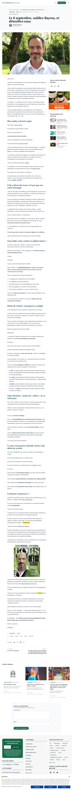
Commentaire (17, 710)
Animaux (28, 758)
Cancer (52, 748)
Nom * (15, 721)
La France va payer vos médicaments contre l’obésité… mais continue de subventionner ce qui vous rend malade (59, 687)
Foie (21, 636)
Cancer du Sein (60, 748)
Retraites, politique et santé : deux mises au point (61, 137)
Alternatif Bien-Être (31, 752)
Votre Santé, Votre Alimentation (11, 772)
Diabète (52, 759)
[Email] (23, 642)
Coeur (59, 752)
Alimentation (16, 9)
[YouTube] (58, 86)
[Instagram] (55, 86)
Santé (25, 636)
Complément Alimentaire (56, 757)
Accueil (10, 9)
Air (50, 743)
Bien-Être (64, 745)
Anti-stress (29, 761)
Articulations (29, 767)
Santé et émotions (8, 682)
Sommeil (31, 636)
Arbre (51, 745)
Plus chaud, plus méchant (10, 684)
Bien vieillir (29, 769)
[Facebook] (14, 642)
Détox (17, 11)
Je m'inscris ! (16, 747)
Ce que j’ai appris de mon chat (62, 144)
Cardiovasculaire (54, 750)
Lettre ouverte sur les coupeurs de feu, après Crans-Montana (62, 120)
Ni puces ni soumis (61, 132)
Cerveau (11, 636)
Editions (58, 759)
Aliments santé (30, 749)
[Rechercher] (55, 2)
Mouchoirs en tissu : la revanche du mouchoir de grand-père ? (62, 126)
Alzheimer (28, 755)
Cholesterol (53, 752)
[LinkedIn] (20, 642)
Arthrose (28, 764)
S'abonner (62, 2)
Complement (53, 755)
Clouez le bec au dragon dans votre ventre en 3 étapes (35, 685)
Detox (17, 636)
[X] (17, 642)
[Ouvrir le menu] (68, 2)
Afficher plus (29, 772)
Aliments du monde (31, 746)
